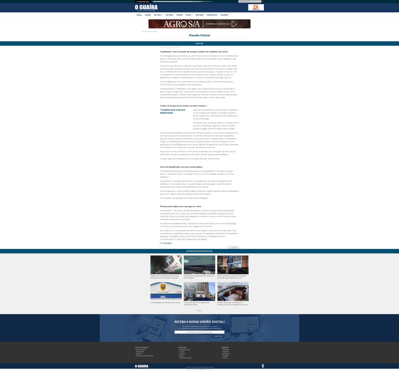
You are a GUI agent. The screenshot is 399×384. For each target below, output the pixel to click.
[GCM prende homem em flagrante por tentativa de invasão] (199, 291)
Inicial (139, 15)
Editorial (169, 15)
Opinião (179, 15)
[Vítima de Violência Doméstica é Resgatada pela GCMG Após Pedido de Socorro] (233, 264)
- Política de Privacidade (144, 356)
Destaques (168, 243)
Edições (148, 15)
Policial (155, 31)
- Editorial (225, 350)
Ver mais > (199, 310)
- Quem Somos (140, 350)
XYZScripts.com (209, 369)
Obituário (200, 15)
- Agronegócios (184, 350)
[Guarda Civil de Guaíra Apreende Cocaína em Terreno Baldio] (199, 264)
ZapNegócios (212, 15)
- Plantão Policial (185, 358)
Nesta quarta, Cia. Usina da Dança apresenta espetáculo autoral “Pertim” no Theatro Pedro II (178, 1)
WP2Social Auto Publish (192, 369)
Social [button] (188, 15)
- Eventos (225, 352)
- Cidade (181, 352)
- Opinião (225, 356)
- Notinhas (226, 354)
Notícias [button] (157, 15)
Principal (143, 31)
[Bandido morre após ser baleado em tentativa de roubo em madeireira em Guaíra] (233, 291)
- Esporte (181, 354)
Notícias (149, 31)
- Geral (181, 356)
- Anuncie (138, 354)
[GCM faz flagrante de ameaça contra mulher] (166, 291)
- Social (224, 358)
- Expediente (139, 352)
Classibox (224, 15)
